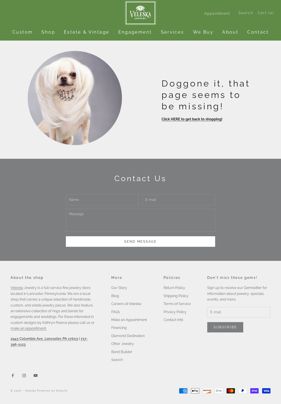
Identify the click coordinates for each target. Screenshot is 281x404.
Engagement (135, 32)
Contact (258, 32)
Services (172, 32)
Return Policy (174, 288)
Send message (140, 241)
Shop (48, 32)
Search (117, 360)
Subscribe (225, 327)
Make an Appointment (129, 320)
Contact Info (173, 320)
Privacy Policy (175, 312)
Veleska (17, 288)
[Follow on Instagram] (24, 375)
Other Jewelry (122, 344)
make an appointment (28, 328)
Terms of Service (177, 304)
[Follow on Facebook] (13, 375)
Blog (115, 296)
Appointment (217, 13)
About (230, 32)
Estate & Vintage (86, 32)
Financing (119, 328)
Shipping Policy (176, 296)
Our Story (119, 288)
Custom (22, 32)
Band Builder (121, 352)
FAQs (115, 312)
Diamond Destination (128, 336)
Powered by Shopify (52, 390)
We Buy (203, 32)
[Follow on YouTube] (35, 375)
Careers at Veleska (126, 304)
